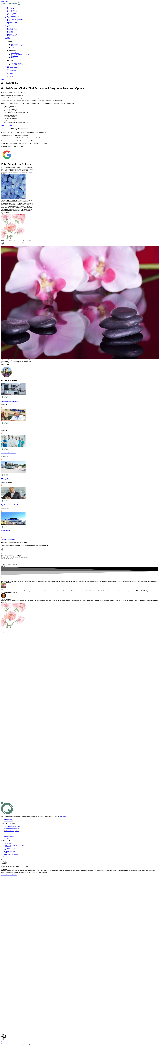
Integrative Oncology (12, 22)
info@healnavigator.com (10, 819)
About (5, 72)
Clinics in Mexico (12, 9)
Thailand (16, 557)
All (8, 23)
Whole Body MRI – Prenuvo (18, 64)
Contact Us (10, 76)
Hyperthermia (14, 56)
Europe (10, 557)
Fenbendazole (14, 44)
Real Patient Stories (12, 75)
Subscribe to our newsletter (10, 564)
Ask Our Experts (11, 70)
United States (24, 557)
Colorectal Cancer (12, 29)
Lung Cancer (10, 31)
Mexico (5, 557)
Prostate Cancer (11, 35)
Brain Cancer (10, 26)
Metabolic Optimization (17, 46)
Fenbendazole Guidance (13, 20)
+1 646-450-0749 (8, 821)
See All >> (13, 57)
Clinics (6, 7)
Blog (8, 69)
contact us (3, 833)
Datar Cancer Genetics (16, 63)
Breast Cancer (11, 28)
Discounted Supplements (13, 67)
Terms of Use (22, 866)
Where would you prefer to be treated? (11, 555)
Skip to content (5, 1)
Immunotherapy (15, 53)
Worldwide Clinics (12, 13)
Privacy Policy (32, 866)
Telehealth (6, 17)
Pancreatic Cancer (12, 34)
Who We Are (10, 73)
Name (2, 860)
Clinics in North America (13, 12)
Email (2, 861)
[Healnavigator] (10, 4)
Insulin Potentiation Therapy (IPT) (20, 54)
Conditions (7, 25)
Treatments (7, 38)
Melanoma (10, 32)
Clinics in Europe (11, 10)
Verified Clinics (11, 15)
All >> (12, 47)
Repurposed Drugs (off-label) (15, 19)
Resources (6, 66)
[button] (79, 391)
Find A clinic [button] (4, 79)
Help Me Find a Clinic (13, 16)
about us (62, 816)
